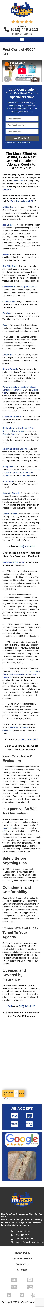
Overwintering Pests (11, 416)
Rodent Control (9, 369)
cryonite (12, 674)
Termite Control (9, 514)
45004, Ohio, (8, 730)
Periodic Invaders (10, 387)
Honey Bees (24, 475)
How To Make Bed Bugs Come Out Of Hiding (21, 1220)
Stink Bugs (7, 481)
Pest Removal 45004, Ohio (23, 201)
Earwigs (6, 313)
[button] (22, 39)
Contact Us (22, 1264)
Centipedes (7, 390)
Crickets (24, 387)
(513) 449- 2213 (26, 546)
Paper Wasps (16, 472)
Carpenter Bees (28, 287)
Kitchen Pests (8, 428)
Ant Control (8, 207)
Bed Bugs (7, 225)
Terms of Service (22, 1258)
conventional (22, 674)
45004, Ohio (17, 181)
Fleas (4, 325)
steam (5, 674)
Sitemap (22, 1269)
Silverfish (17, 390)
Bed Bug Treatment (19, 727)
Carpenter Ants (9, 287)
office (4, 831)
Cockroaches (8, 301)
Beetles (5, 254)
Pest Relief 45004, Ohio (13, 562)
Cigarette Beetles (9, 434)
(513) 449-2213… (25, 111)
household (7, 828)
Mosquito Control (10, 493)
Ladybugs (7, 355)
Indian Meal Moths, (18, 431)
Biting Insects (8, 467)
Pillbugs (32, 387)
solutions (6, 189)
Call (9, 1006)
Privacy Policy (22, 1252)
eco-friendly (35, 671)
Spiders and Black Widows (14, 449)
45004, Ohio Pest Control (21, 159)
